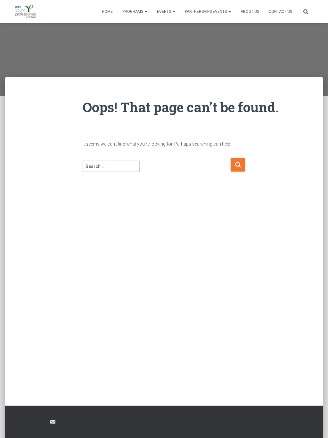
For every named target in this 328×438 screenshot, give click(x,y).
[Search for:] (157, 171)
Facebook (18, 422)
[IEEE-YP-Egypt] (25, 12)
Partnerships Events (206, 11)
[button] (145, 11)
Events (164, 11)
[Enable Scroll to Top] (315, 425)
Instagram (30, 422)
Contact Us (280, 11)
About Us (250, 11)
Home (107, 11)
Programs (133, 11)
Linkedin (41, 422)
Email (53, 421)
